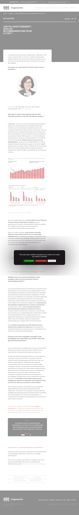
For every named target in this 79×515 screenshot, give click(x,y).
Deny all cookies (41, 260)
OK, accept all (29, 260)
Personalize (52, 260)
